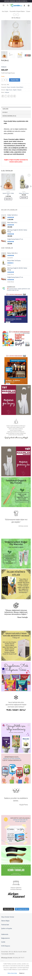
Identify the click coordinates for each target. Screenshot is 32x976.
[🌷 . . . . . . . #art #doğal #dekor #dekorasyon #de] (16, 615)
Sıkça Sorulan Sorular (7, 917)
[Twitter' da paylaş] (8, 96)
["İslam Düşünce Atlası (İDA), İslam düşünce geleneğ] (16, 584)
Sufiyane (3, 67)
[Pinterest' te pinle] (14, 96)
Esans (28, 11)
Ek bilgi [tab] (5, 112)
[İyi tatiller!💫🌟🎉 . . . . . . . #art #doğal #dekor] (16, 707)
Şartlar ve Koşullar (6, 928)
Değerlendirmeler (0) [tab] (9, 116)
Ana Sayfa (5, 11)
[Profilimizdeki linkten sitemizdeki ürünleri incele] (16, 492)
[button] (4, 5)
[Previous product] (17, 14)
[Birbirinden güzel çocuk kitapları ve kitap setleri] (16, 830)
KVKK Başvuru (5, 946)
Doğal (7, 89)
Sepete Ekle (15, 80)
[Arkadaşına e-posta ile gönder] (11, 96)
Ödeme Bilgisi (5, 920)
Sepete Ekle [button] (8, 198)
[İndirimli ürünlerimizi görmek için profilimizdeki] (16, 769)
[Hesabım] (24, 5)
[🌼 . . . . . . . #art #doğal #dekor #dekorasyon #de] (16, 554)
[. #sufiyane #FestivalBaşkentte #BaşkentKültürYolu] (16, 308)
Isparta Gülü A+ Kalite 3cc (8, 194)
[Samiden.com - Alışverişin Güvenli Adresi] (15, 5)
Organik (15, 89)
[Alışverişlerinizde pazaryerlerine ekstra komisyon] (16, 891)
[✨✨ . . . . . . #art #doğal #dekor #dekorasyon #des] (16, 523)
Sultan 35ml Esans (24, 193)
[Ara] (7, 5)
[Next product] (14, 14)
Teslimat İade (5, 924)
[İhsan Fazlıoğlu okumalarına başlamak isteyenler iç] (16, 646)
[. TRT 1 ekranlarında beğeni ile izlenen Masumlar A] (16, 400)
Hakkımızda (4, 934)
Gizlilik (3, 942)
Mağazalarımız (5, 938)
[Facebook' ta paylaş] (5, 96)
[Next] (28, 35)
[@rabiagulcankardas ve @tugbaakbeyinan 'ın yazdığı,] (16, 676)
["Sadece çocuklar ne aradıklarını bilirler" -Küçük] (16, 799)
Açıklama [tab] (5, 108)
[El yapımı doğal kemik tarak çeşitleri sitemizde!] (16, 861)
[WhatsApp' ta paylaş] (2, 96)
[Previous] (3, 35)
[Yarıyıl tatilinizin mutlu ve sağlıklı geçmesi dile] (16, 738)
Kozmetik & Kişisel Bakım (17, 11)
